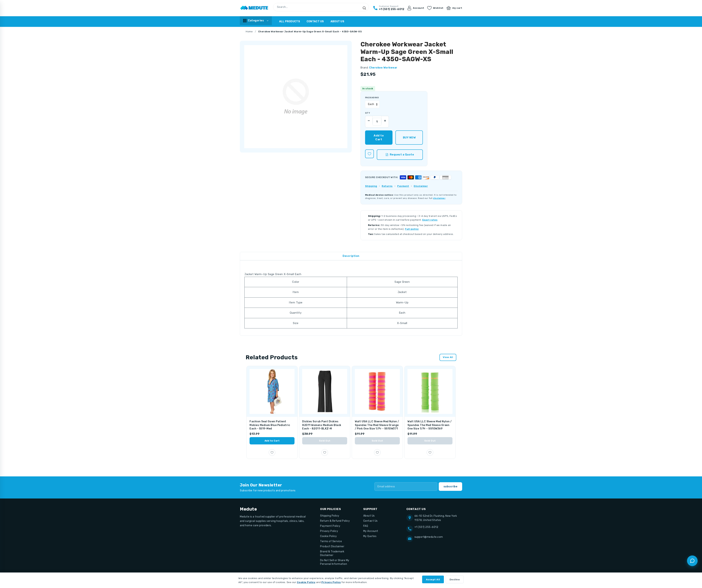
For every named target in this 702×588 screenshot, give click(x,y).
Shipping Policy (329, 515)
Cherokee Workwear (383, 67)
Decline (455, 579)
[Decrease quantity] (369, 120)
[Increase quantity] (385, 120)
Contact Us (315, 21)
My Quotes (370, 536)
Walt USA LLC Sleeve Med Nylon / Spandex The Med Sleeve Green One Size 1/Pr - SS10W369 (429, 425)
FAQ (365, 526)
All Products (289, 21)
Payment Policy (330, 526)
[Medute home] (254, 8)
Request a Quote (402, 154)
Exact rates (430, 219)
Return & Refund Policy (335, 520)
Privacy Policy (329, 531)
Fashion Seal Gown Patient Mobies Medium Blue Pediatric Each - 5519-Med (270, 425)
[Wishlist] (369, 153)
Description (351, 256)
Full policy (412, 229)
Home (249, 31)
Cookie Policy (328, 536)
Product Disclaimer (332, 546)
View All (448, 357)
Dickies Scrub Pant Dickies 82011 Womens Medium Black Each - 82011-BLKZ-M (321, 425)
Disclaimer (421, 186)
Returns (387, 186)
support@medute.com (428, 536)
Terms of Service (331, 541)
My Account (370, 531)
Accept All (433, 579)
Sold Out (325, 440)
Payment (403, 186)
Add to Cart (272, 440)
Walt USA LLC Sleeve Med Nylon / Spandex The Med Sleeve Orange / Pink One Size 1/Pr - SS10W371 (377, 425)
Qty (367, 113)
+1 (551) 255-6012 (426, 527)
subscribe (451, 486)
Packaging (372, 97)
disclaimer (439, 198)
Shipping (371, 186)
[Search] (364, 8)
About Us (337, 21)
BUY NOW (409, 137)
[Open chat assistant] (692, 560)
